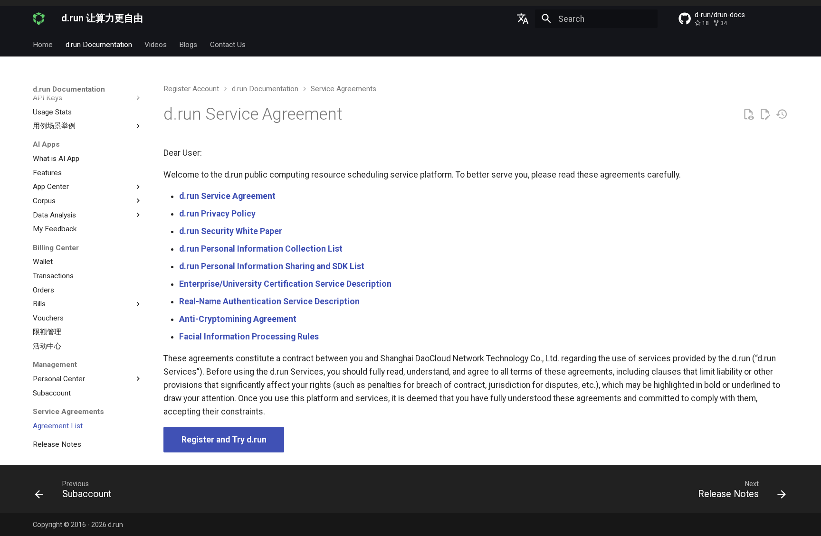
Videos (155, 44)
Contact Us (228, 44)
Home (43, 44)
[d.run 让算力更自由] (39, 19)
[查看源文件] (748, 114)
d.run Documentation (99, 44)
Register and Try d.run (224, 439)
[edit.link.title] (765, 114)
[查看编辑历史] (781, 114)
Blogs (189, 44)
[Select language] (522, 19)
